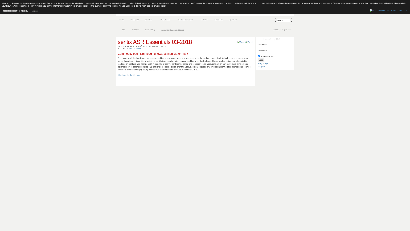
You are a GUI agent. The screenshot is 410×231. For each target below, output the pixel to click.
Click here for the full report (129, 75)
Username (262, 45)
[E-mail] (249, 42)
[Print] (241, 42)
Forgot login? (264, 63)
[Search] (275, 20)
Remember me (267, 57)
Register (261, 67)
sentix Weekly (136, 48)
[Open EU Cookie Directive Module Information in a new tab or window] (388, 10)
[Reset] (291, 20)
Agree (34, 11)
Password (262, 51)
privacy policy (160, 6)
